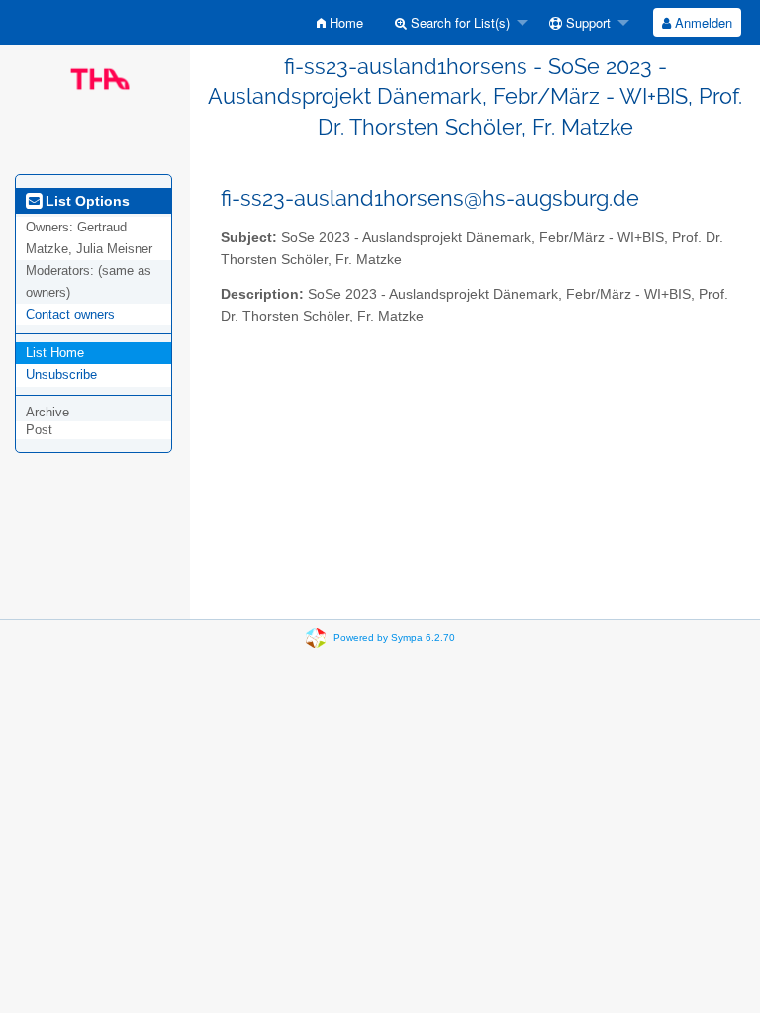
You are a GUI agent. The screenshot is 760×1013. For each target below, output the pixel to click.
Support (586, 22)
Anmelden (701, 22)
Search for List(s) (458, 22)
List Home (55, 352)
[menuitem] (340, 22)
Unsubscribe (61, 374)
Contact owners (70, 314)
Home (344, 22)
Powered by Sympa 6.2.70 (394, 637)
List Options (86, 201)
